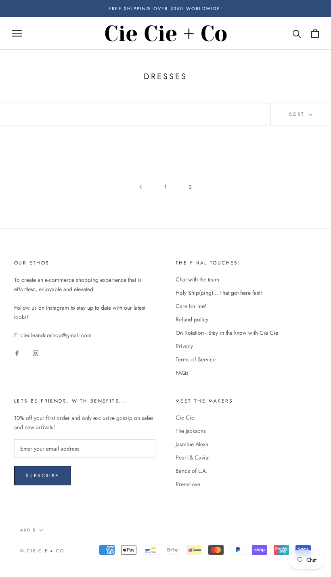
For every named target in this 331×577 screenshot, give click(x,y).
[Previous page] (140, 187)
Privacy (184, 346)
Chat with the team (197, 279)
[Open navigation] (17, 33)
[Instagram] (35, 352)
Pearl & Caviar (193, 457)
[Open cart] (315, 33)
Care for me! (191, 306)
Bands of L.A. (191, 471)
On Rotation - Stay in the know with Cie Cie (227, 333)
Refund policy (192, 319)
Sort (298, 114)
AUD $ (28, 530)
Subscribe (42, 475)
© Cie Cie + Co (42, 551)
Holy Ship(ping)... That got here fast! (219, 293)
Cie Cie (185, 417)
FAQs (182, 373)
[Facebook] (17, 352)
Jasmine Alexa (192, 444)
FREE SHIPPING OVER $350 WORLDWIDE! (165, 8)
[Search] (297, 33)
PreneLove (188, 484)
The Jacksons (191, 431)
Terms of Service (196, 359)
